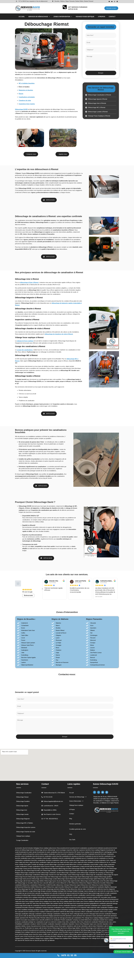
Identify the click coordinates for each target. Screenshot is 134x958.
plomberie (39, 915)
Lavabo (115, 909)
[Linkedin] (117, 1)
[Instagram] (114, 1)
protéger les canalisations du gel (38, 922)
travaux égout (50, 932)
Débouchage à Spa (38, 868)
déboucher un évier (54, 883)
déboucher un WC (65, 883)
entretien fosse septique (30, 897)
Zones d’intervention (62, 16)
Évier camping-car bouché (73, 899)
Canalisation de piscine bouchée (94, 856)
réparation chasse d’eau (76, 924)
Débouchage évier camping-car (60, 876)
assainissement (65, 848)
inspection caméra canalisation (61, 905)
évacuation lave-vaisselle (36, 899)
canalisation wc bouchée (106, 858)
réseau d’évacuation (60, 926)
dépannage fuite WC (27, 889)
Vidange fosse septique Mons (63, 938)
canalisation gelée (69, 858)
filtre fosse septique (87, 899)
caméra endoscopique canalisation (45, 854)
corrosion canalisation (83, 864)
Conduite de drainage (37, 864)
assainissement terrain (110, 848)
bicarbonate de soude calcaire (28, 852)
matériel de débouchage (67, 911)
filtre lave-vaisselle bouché (101, 899)
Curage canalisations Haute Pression (39, 866)
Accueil (22, 16)
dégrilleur (107, 887)
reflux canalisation (71, 922)
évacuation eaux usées (22, 899)
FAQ (70, 834)
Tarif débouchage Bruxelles (88, 930)
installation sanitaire (55, 909)
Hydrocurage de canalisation (31, 905)
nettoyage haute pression (81, 913)
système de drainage (45, 930)
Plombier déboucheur (46, 918)
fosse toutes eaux (78, 901)
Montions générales (75, 824)
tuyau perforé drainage (21, 934)
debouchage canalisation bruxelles (31, 872)
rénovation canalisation (48, 924)
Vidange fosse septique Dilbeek (44, 938)
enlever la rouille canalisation (108, 893)
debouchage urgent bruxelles (71, 881)
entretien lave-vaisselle (44, 897)
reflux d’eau (80, 922)
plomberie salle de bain (103, 915)
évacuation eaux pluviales (108, 897)
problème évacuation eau (22, 920)
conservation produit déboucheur (66, 864)
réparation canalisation (61, 924)
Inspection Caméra (46, 905)
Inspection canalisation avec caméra (95, 905)
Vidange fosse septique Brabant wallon (84, 936)
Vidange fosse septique (85, 16)
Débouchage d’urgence (79, 874)
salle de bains (43, 928)
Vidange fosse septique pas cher (81, 938)
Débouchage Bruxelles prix (35, 870)
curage (101, 864)
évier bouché (48, 899)
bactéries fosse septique (93, 850)
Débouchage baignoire (51, 868)
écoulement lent (75, 893)
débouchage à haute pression (24, 868)
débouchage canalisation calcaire (51, 872)
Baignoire (103, 850)
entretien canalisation (66, 895)
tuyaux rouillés (43, 934)
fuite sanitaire (54, 903)
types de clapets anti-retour (55, 934)
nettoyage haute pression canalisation (100, 913)
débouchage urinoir (86, 881)
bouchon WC (73, 852)
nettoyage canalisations (54, 913)
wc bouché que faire (39, 940)
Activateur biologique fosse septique (38, 848)
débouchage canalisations (32, 874)
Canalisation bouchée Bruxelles (97, 854)
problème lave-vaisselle (37, 920)
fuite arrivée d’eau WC (108, 901)
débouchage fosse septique (90, 876)
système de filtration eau (59, 930)
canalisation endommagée (43, 858)
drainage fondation (72, 891)
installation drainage (27, 909)
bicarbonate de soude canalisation (47, 852)
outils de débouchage (29, 915)
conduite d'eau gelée (25, 864)
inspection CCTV (75, 907)
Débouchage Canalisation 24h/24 (89, 870)
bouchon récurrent (63, 852)
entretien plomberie (57, 897)
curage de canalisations (72, 866)
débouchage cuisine (65, 874)
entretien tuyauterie (86, 897)
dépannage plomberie (40, 889)
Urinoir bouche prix (29, 936)
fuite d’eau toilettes (44, 903)
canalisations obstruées (44, 860)
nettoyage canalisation (21, 913)
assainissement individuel (95, 848)
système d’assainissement (31, 930)
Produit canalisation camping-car (70, 920)
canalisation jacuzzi (80, 858)
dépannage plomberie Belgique (56, 889)
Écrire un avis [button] (28, 595)
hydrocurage (19, 905)
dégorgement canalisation (96, 887)
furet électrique (68, 903)
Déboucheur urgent (41, 887)
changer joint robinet (85, 860)
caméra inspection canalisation (65, 854)
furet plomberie (85, 903)
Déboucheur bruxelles (99, 883)
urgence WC (92, 934)
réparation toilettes (20, 926)
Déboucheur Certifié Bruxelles (47, 885)
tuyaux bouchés (33, 934)
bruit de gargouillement (96, 852)
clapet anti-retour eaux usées (68, 862)
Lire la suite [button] (98, 596)
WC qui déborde (50, 940)
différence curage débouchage (31, 891)
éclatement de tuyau (64, 893)
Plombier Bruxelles (34, 918)
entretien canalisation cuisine (81, 895)
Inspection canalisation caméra (37, 907)
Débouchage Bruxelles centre (80, 868)
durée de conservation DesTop (109, 891)
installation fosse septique (41, 909)
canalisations (19, 860)
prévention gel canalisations (73, 918)
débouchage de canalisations (94, 874)
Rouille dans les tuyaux (32, 928)
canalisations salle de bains (60, 860)
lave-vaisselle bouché (21, 911)
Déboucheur (75, 883)
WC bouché (18, 940)
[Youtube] (111, 1)
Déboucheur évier (86, 885)
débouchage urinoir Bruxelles (100, 881)
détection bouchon (103, 889)
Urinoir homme (39, 936)
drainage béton (62, 891)
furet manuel (76, 903)
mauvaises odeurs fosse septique (103, 911)
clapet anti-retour (24, 862)
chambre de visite (73, 860)
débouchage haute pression (23, 879)
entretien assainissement (52, 895)
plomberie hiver (81, 915)
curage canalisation (109, 864)
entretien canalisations (96, 895)
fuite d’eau (36, 903)
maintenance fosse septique (36, 911)
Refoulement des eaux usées (107, 922)
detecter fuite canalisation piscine (87, 889)
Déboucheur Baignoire (85, 883)
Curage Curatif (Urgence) (57, 866)
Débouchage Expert (76, 876)
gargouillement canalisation (98, 903)
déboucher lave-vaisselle (40, 883)
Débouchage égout (33, 876)
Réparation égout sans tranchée (92, 924)
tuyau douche (88, 932)
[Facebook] (109, 1)
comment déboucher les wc (102, 862)
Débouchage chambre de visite (50, 874)
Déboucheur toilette (29, 887)
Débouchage (110, 866)
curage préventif (84, 866)
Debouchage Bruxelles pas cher (99, 868)
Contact (112, 16)
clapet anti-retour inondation (85, 862)
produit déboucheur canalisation (89, 920)
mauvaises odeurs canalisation (83, 911)
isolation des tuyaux (95, 909)
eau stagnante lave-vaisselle (49, 893)
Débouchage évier (45, 876)
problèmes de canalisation (52, 920)
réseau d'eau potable (47, 926)
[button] (44, 148)
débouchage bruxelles (64, 868)
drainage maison (83, 891)
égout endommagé (94, 893)
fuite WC (61, 903)
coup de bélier (94, 864)
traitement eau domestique (38, 932)
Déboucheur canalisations (30, 885)
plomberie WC (24, 918)
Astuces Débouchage (36, 850)
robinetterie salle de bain (73, 926)
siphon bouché (101, 928)
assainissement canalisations (79, 848)
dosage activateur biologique (49, 891)
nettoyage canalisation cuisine (37, 913)
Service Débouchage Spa (55, 928)
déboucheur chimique (62, 885)
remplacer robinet (35, 924)
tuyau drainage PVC (98, 932)
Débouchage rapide (91, 879)
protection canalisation (21, 922)
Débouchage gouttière (105, 876)
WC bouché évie (27, 940)
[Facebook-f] (94, 792)
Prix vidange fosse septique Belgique (93, 918)
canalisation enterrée (57, 858)
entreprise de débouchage (22, 895)
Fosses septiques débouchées (93, 901)
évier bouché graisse (59, 899)
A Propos (101, 16)
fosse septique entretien (32, 901)
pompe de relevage (59, 918)
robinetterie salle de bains (88, 926)
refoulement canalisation (91, 922)
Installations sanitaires (67, 909)
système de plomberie (73, 930)
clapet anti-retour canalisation (37, 862)
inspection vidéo (85, 907)
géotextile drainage (112, 903)
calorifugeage (108, 852)
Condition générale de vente (77, 829)
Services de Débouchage (38, 16)
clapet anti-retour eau (53, 862)
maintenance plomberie (52, 911)
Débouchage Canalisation (71, 870)
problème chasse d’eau (111, 918)
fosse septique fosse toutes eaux (49, 901)
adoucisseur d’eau (54, 848)
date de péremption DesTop (98, 866)
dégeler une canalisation (81, 887)
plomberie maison (91, 915)
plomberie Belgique (48, 915)
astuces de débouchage (22, 850)
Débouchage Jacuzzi (38, 879)
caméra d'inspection (28, 854)
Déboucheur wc (69, 887)
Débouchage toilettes (37, 881)
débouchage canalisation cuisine (71, 872)
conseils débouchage (50, 864)
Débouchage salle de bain (105, 879)
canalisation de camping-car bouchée (73, 856)
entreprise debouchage (37, 895)
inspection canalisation (77, 905)
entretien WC (96, 897)
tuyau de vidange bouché (76, 932)
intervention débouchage (81, 909)
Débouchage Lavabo (51, 879)
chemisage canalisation (99, 860)
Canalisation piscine (93, 858)
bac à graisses (80, 850)
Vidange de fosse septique (64, 936)
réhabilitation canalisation (22, 924)
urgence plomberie (82, 934)
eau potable (18, 893)
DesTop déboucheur (71, 889)
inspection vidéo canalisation (98, 907)
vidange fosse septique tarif (100, 938)
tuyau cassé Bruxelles (61, 932)
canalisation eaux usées (28, 858)
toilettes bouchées (102, 930)
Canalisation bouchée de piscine (34, 856)
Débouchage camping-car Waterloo (53, 870)
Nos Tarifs (72, 839)
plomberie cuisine (71, 915)
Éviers (21, 87)
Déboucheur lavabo (97, 885)
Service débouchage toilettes (71, 928)
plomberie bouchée (59, 915)
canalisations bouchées (30, 860)
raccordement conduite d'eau (56, 922)
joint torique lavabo (106, 909)
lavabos (27, 87)
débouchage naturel (63, 879)
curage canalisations (21, 866)
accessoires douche (21, 848)
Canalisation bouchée (80, 854)
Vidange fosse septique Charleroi (25, 938)
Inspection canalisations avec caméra (58, 907)
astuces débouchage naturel (51, 850)
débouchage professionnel (77, 879)
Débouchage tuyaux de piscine (53, 881)
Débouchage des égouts (111, 874)
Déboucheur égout (74, 885)
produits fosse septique (106, 920)
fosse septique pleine (66, 901)
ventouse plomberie (50, 936)
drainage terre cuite (94, 891)
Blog (70, 818)
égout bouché (84, 893)
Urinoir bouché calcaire (103, 934)
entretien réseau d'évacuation (72, 897)
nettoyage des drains (67, 913)
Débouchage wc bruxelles (25, 883)
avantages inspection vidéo (68, 850)
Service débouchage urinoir (88, 928)
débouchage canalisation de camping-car (93, 872)
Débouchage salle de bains (23, 881)
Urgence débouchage (70, 934)
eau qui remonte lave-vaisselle (31, 893)
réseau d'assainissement (33, 926)
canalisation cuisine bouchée (53, 856)
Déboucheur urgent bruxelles (55, 887)
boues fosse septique (83, 852)
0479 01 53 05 (72, 9)
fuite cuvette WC (27, 903)
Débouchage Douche (21, 876)
